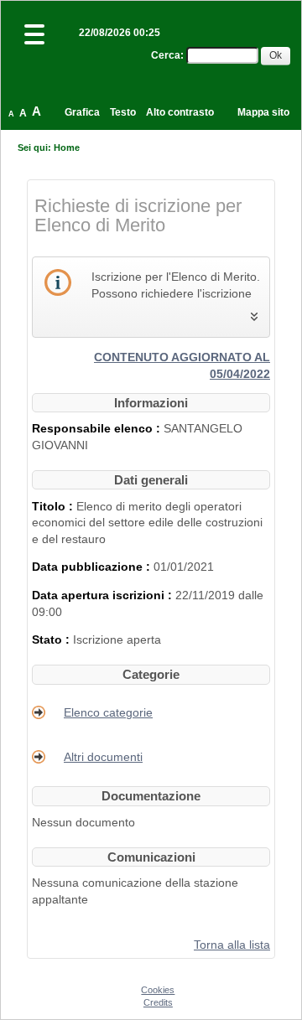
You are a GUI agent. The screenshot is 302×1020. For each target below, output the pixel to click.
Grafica (82, 112)
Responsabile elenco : (98, 428)
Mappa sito (263, 112)
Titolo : (54, 506)
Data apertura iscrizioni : (103, 595)
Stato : (52, 639)
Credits (158, 1002)
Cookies (157, 990)
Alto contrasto (180, 112)
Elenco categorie (108, 712)
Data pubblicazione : (93, 566)
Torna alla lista (232, 944)
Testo (123, 112)
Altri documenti (103, 757)
